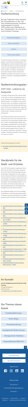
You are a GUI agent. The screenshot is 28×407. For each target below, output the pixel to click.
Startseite (5, 11)
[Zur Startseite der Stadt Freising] (6, 2)
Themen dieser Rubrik (13, 55)
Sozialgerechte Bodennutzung (13, 330)
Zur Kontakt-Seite (14, 355)
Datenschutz (14, 398)
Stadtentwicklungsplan (13, 37)
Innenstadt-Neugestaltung (13, 388)
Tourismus (14, 385)
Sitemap (4, 400)
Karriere (14, 391)
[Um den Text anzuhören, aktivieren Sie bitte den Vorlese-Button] (4, 7)
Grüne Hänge (13, 319)
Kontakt (13, 49)
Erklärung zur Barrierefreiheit (18, 400)
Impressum (5, 398)
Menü (26, 4)
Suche (22, 4)
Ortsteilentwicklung (13, 324)
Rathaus (11, 11)
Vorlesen (22, 398)
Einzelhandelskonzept (13, 313)
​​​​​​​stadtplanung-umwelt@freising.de (12, 291)
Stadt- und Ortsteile (13, 43)
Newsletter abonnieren (13, 360)
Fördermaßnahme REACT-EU (13, 341)
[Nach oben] (25, 347)
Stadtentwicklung (19, 11)
